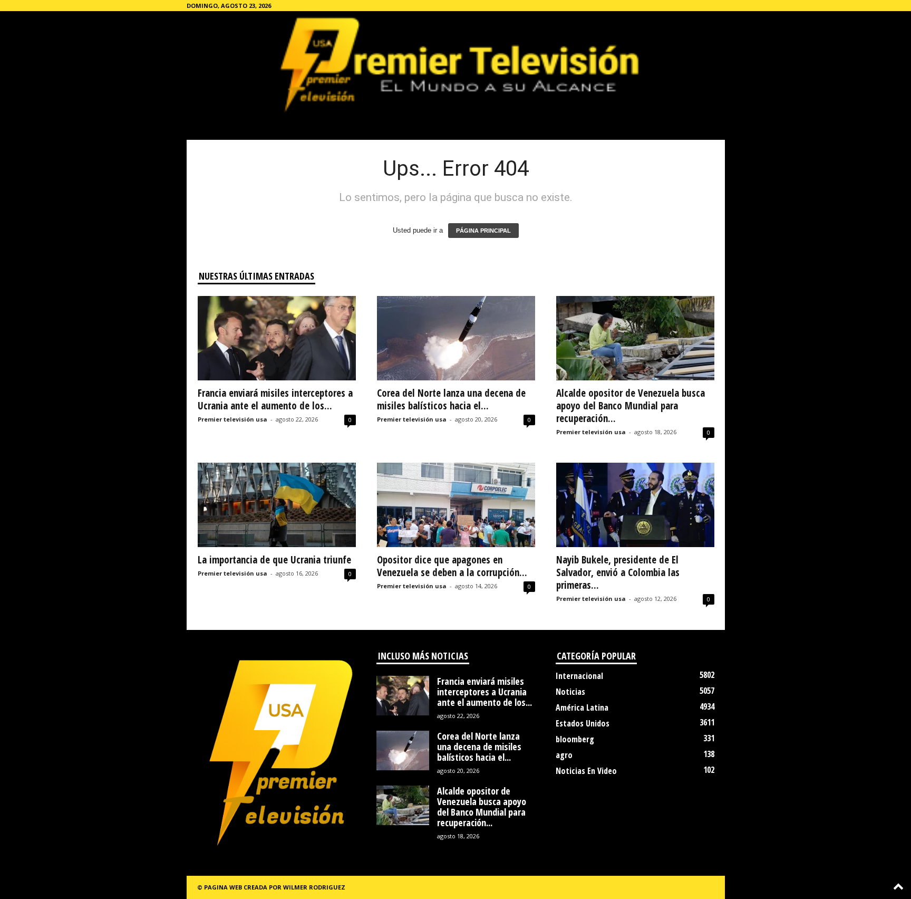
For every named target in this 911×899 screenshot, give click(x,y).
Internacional (579, 676)
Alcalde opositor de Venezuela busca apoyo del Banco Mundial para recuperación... (630, 405)
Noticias (570, 691)
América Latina (582, 707)
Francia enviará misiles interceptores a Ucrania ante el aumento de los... (275, 399)
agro (564, 755)
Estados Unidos (582, 723)
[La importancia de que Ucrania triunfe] (277, 505)
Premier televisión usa (232, 419)
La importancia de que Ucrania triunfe (274, 560)
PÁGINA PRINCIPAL (483, 230)
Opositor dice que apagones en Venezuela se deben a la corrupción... (452, 566)
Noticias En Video (586, 771)
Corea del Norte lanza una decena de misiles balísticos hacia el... (451, 399)
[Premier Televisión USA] (455, 64)
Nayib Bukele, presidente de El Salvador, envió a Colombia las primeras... (618, 572)
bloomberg (575, 739)
